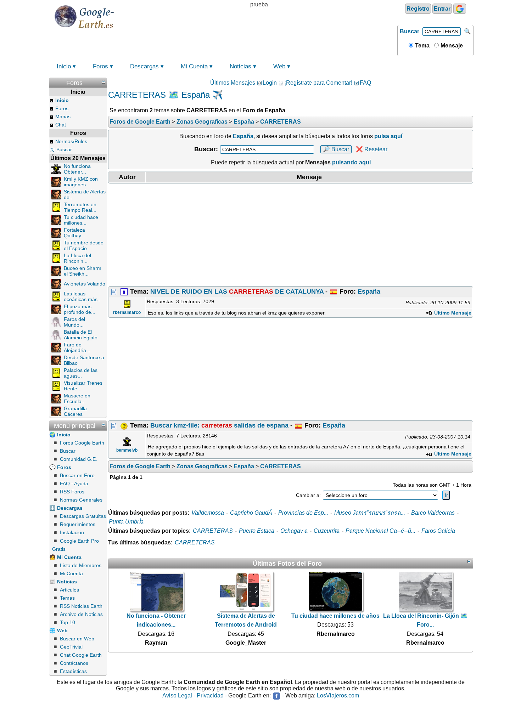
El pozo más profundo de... (79, 309)
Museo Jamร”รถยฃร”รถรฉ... (369, 513)
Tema (422, 46)
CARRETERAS (213, 531)
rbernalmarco (127, 312)
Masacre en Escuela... (77, 398)
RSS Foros (72, 491)
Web (279, 66)
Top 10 (67, 622)
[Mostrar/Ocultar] (103, 81)
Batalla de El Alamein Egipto (80, 334)
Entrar (442, 9)
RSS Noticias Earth (81, 606)
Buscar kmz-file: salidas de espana (219, 425)
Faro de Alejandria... (77, 347)
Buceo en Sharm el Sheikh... (82, 271)
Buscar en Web (77, 638)
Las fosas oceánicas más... (83, 296)
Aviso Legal (177, 696)
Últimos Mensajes (232, 83)
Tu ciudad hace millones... (81, 220)
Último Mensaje (452, 313)
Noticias (240, 66)
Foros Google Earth (82, 443)
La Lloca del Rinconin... (77, 258)
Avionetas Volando (84, 284)
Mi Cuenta (194, 66)
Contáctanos (74, 663)
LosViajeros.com (338, 696)
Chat (60, 125)
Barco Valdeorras (433, 513)
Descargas (144, 66)
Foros (100, 66)
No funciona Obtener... (77, 169)
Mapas (63, 116)
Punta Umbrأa (126, 522)
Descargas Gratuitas (83, 516)
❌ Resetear (371, 149)
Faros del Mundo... (74, 322)
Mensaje (451, 46)
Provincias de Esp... (303, 513)
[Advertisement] (290, 234)
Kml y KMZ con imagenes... (81, 181)
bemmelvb (127, 450)
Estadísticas (73, 671)
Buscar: (206, 149)
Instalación (72, 532)
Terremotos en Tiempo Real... (80, 207)
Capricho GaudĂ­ (251, 513)
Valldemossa (207, 513)
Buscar (409, 31)
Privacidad (210, 696)
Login (270, 83)
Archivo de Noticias (81, 614)
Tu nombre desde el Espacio (83, 245)
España (369, 291)
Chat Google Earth (81, 655)
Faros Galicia (438, 531)
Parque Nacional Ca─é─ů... (380, 531)
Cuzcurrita (327, 531)
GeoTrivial (71, 647)
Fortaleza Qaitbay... (74, 232)
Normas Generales (81, 500)
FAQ (365, 83)
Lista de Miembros (80, 565)
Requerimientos (77, 524)
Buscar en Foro (77, 475)
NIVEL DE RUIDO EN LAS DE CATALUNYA (237, 291)
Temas (67, 598)
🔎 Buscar (336, 149)
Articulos (69, 590)
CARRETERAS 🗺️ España (159, 95)
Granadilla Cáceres (75, 411)
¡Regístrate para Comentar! (318, 83)
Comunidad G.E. (78, 459)
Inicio (64, 66)
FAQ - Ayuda (74, 483)
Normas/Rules (71, 141)
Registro (418, 9)
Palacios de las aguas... (80, 373)
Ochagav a (294, 531)
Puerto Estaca (256, 531)
